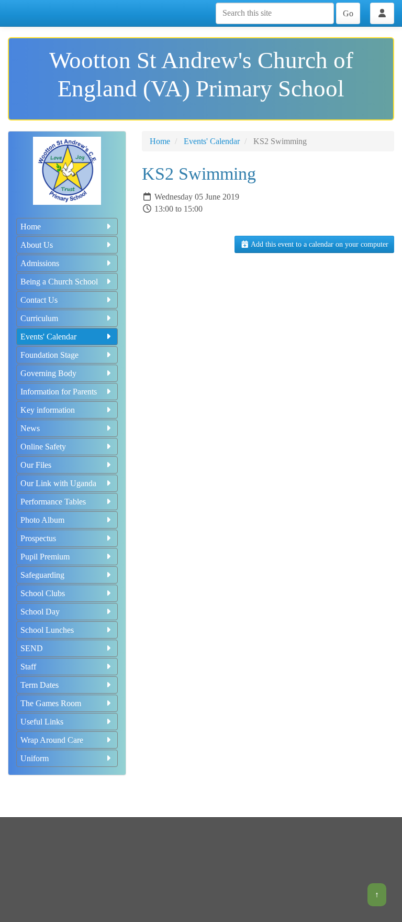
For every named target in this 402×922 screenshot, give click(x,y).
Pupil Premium (45, 556)
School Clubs (42, 593)
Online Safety (43, 446)
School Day (40, 611)
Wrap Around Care (51, 740)
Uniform (34, 758)
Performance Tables (53, 501)
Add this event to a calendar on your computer (318, 244)
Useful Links (41, 721)
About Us (36, 244)
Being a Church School (59, 281)
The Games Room (50, 703)
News (30, 428)
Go (348, 13)
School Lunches (47, 629)
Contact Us (39, 299)
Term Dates (39, 684)
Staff (28, 666)
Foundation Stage (49, 354)
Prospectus (38, 538)
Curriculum (39, 318)
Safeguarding (42, 574)
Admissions (39, 263)
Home (30, 226)
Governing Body (48, 373)
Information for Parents (58, 391)
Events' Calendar (48, 336)
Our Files (35, 464)
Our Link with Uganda (58, 483)
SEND (31, 648)
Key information (47, 409)
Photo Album (42, 519)
